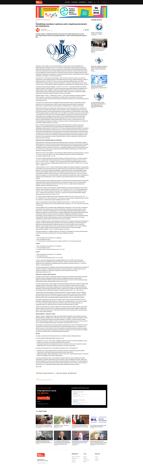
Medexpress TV (74, 458)
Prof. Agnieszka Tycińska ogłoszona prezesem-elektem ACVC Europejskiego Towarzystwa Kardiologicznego (62, 443)
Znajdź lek (73, 460)
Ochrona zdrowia (46, 19)
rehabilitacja (49, 379)
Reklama (85, 456)
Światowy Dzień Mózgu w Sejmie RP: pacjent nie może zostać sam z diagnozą (98, 50)
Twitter (96, 456)
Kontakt (84, 461)
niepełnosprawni (39, 379)
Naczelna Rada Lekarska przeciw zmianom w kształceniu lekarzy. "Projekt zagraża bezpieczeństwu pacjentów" (98, 443)
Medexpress (44, 29)
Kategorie (67, 2)
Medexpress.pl (39, 19)
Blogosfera (74, 461)
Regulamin (39, 401)
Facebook (96, 458)
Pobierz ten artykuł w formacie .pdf (45, 373)
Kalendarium (74, 2)
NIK (44, 379)
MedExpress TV (82, 2)
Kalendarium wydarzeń (76, 456)
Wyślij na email (73, 373)
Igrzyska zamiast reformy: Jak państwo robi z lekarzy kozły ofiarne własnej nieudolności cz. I (80, 443)
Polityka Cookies (86, 460)
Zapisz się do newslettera (61, 373)
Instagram (97, 460)
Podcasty (90, 2)
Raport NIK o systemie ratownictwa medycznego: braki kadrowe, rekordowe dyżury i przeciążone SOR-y (99, 86)
